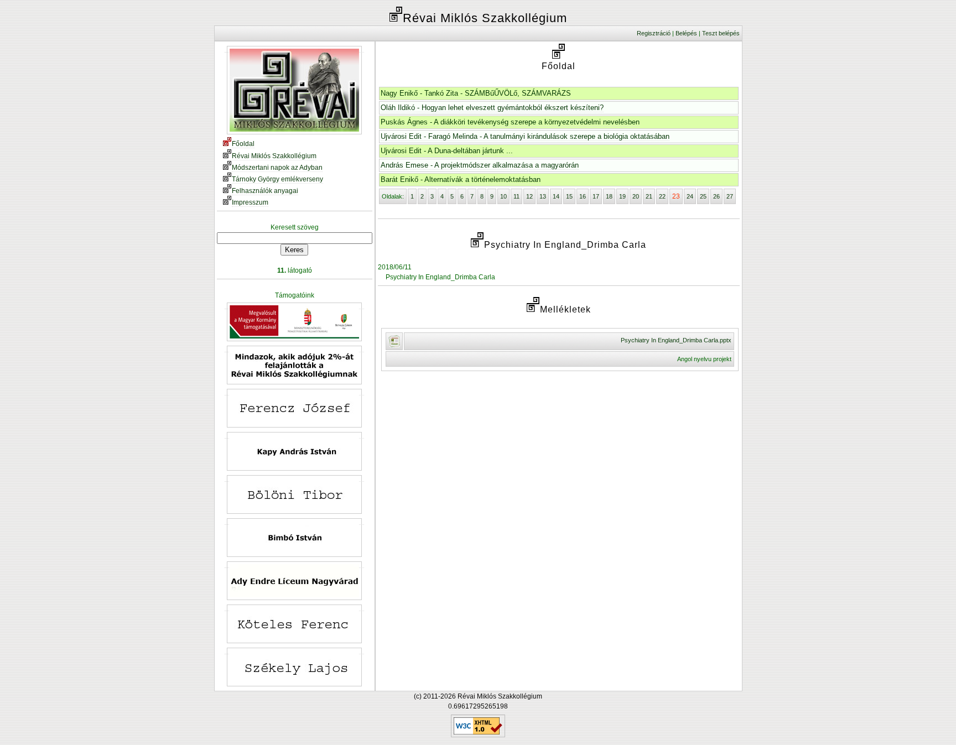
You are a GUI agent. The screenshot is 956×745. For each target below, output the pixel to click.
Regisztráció (654, 33)
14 (556, 196)
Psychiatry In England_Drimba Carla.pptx (676, 340)
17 (596, 196)
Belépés (686, 33)
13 (542, 196)
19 (622, 196)
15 (569, 196)
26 (716, 196)
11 (516, 196)
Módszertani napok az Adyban (277, 167)
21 (649, 196)
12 (529, 196)
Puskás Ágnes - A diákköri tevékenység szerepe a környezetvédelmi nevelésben (510, 122)
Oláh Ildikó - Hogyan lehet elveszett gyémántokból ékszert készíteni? (492, 107)
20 (635, 196)
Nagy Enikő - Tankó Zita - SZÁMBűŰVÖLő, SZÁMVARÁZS (476, 93)
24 (690, 196)
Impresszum (250, 202)
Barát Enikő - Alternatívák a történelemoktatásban (461, 179)
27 (729, 196)
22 (662, 196)
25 (703, 196)
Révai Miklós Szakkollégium (274, 156)
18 (609, 196)
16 (582, 196)
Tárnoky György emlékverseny (277, 179)
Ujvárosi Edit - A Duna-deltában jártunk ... (447, 151)
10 (503, 196)
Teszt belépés (721, 33)
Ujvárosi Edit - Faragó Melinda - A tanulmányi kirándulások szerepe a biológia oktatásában (525, 136)
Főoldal (243, 144)
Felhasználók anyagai (265, 191)
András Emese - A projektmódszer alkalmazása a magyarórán (480, 165)
